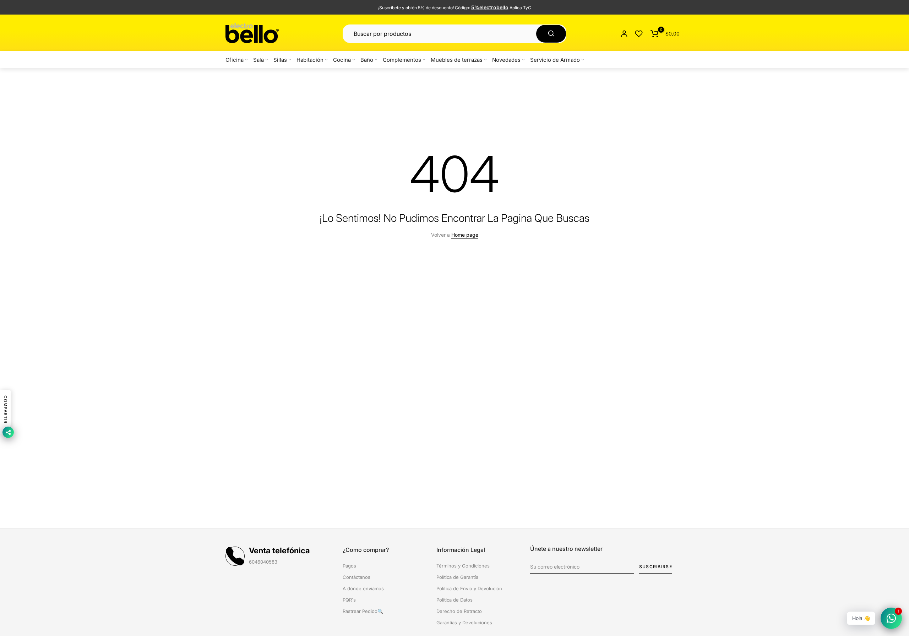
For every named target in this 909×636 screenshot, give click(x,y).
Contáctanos (356, 577)
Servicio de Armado (555, 59)
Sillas (280, 59)
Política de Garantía (457, 577)
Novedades (506, 59)
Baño (366, 59)
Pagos (349, 566)
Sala (258, 59)
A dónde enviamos (363, 588)
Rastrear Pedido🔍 (363, 611)
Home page (464, 235)
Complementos (402, 59)
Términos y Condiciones (463, 566)
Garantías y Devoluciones (464, 622)
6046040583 (263, 562)
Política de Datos (454, 600)
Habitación (309, 59)
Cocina (342, 59)
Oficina (234, 59)
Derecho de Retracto (459, 611)
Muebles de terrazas (457, 59)
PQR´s (349, 600)
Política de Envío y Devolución (469, 588)
